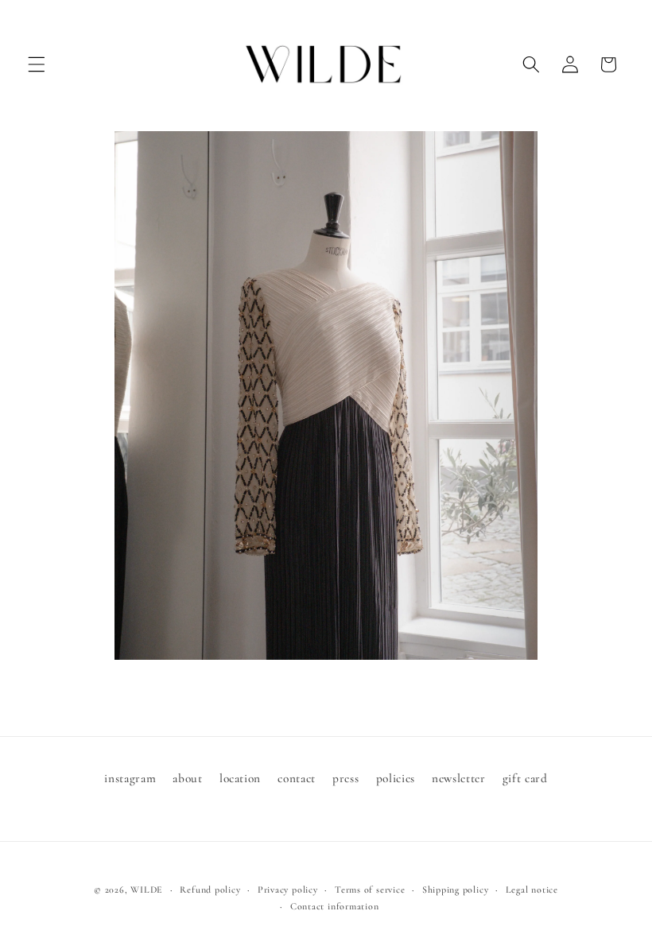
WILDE (146, 889)
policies (395, 778)
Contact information (334, 906)
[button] (36, 64)
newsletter (459, 778)
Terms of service (370, 889)
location (240, 778)
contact (296, 778)
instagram (130, 778)
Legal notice (532, 889)
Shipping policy (455, 889)
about (187, 778)
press (345, 778)
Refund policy (210, 889)
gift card (525, 778)
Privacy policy (288, 889)
